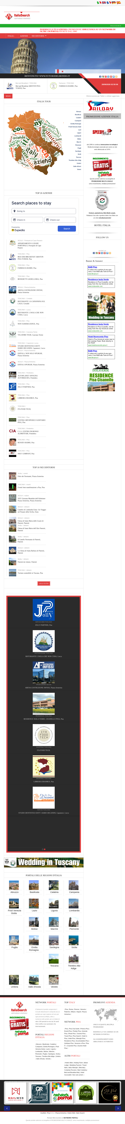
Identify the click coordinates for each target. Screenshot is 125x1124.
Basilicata (34, 892)
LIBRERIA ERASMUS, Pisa (28, 398)
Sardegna (54, 947)
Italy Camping (82, 1070)
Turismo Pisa (81, 1033)
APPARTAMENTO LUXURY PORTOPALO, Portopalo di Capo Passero (29, 246)
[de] (113, 2)
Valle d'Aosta (34, 987)
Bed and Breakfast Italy (72, 1072)
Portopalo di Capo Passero (33, 240)
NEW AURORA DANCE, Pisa (28, 324)
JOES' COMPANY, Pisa (26, 454)
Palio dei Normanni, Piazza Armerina (31, 476)
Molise (34, 929)
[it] (99, 2)
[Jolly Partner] (44, 829)
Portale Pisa (77, 1031)
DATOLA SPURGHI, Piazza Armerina (31, 365)
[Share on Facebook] (100, 77)
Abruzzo (14, 892)
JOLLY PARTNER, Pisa (26, 387)
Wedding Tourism (75, 1065)
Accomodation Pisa (82, 1041)
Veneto (54, 987)
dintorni (26, 507)
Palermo (67, 1012)
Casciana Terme (31, 332)
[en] (104, 2)
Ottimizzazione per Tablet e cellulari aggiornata (70, 96)
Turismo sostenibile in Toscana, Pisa (30, 573)
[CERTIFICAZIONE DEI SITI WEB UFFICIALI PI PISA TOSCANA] (62, 1092)
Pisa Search (77, 1036)
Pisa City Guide (74, 1029)
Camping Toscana (70, 1070)
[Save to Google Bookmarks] (103, 77)
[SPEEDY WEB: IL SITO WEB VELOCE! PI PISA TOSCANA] (85, 1092)
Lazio (34, 910)
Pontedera (29, 373)
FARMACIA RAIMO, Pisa (25, 86)
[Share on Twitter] (114, 77)
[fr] (108, 2)
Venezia (83, 1009)
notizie (26, 496)
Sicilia (74, 947)
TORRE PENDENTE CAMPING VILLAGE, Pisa (43, 750)
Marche (54, 929)
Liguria (54, 910)
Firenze (76, 1009)
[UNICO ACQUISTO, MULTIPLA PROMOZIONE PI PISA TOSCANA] (15, 1092)
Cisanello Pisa (72, 1046)
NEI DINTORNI (38, 36)
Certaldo (29, 298)
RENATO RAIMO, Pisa (26, 443)
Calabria (54, 892)
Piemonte (74, 929)
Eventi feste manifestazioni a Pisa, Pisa (31, 487)
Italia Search (115, 26)
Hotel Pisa (71, 1038)
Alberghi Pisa (80, 1038)
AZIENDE (24, 36)
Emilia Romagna (49, 1046)
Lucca (28, 310)
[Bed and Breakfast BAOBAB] (44, 641)
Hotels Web (69, 1063)
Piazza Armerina (29, 287)
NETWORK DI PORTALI (101, 1034)
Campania (74, 892)
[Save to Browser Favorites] (116, 77)
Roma (71, 1009)
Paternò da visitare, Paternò (27, 562)
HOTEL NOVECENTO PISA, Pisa (43, 719)
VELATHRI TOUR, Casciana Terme (30, 335)
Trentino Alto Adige (48, 1056)
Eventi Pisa (68, 1031)
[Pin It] (111, 77)
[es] (118, 2)
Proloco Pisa (84, 1029)
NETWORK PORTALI (71, 1118)
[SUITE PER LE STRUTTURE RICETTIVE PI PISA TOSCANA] (109, 1092)
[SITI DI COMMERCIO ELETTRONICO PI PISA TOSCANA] (39, 1092)
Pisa (27, 254)
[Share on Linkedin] (108, 77)
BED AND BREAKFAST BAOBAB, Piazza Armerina (43, 656)
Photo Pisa (72, 1033)
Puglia (14, 947)
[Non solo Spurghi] (44, 798)
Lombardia (74, 910)
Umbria (14, 987)
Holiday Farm (78, 1063)
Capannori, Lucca (32, 343)
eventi (26, 473)
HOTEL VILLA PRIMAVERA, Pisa (43, 688)
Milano (73, 1012)
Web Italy (82, 1067)
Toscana (54, 966)
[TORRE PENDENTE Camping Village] (44, 735)
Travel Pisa (68, 1036)
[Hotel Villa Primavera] (44, 672)
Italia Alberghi (73, 1067)
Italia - (12, 36)
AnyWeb (43, 1113)
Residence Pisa (69, 1041)
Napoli (79, 1012)
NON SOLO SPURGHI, (43, 813)
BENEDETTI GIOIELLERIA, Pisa (71, 86)
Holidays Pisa (68, 1043)
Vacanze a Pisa (80, 1043)
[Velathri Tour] (44, 766)
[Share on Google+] (106, 77)
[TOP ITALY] (44, 612)
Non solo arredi (78, 1075)
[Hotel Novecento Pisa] (44, 704)
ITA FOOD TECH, (24, 409)
